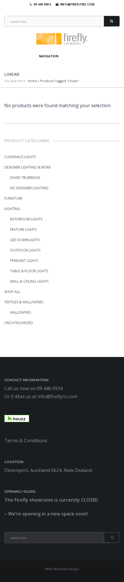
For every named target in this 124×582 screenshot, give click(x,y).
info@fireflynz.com (77, 4)
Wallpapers (20, 312)
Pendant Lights (24, 260)
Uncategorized (18, 322)
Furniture (13, 198)
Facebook (52, 11)
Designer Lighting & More (27, 167)
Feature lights (23, 229)
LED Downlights (25, 239)
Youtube (60, 11)
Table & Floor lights (29, 271)
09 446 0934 (42, 4)
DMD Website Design (62, 569)
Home (32, 81)
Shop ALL (12, 291)
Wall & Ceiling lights (29, 281)
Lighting (12, 208)
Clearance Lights (20, 156)
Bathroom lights (26, 219)
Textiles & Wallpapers (23, 302)
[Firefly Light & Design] (62, 39)
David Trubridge (25, 177)
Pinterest (69, 11)
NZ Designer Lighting (29, 188)
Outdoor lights (25, 250)
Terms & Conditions (25, 440)
